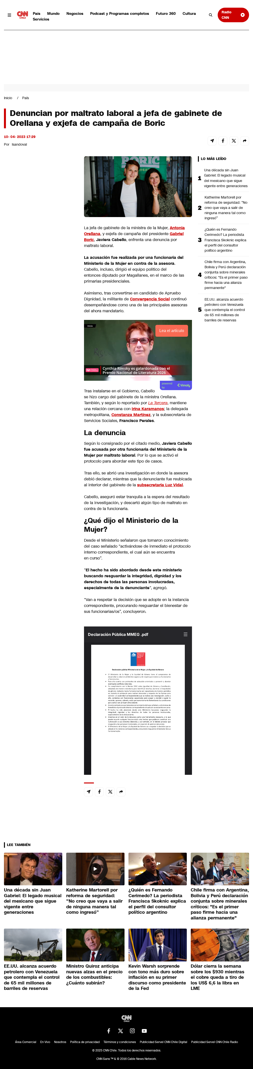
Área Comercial (25, 1042)
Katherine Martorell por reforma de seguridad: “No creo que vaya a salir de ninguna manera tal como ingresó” (226, 208)
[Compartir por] (244, 140)
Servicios (41, 19)
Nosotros (60, 1042)
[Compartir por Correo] (212, 140)
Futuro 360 (166, 13)
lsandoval (19, 144)
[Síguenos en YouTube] (144, 1031)
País (36, 13)
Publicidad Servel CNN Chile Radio (214, 1042)
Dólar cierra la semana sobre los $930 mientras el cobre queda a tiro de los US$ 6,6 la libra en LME (217, 977)
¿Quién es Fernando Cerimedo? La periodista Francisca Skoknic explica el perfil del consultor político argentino (225, 240)
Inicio (8, 97)
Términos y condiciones (120, 1042)
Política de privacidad (85, 1042)
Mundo (53, 13)
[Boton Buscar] (211, 15)
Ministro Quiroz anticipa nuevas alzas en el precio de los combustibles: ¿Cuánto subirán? (94, 974)
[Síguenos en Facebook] (109, 1031)
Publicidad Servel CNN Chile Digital (163, 1042)
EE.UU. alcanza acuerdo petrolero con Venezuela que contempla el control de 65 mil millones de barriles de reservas (225, 310)
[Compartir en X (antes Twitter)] (233, 140)
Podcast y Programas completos (119, 13)
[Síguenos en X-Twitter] (121, 1031)
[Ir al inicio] (22, 15)
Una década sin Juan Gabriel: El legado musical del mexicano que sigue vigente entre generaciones (226, 178)
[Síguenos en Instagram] (132, 1031)
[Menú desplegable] (9, 15)
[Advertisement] (41, 439)
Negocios (74, 13)
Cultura (189, 13)
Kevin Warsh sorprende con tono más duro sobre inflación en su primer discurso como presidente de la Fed (157, 977)
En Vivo (45, 1042)
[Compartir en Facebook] (222, 140)
